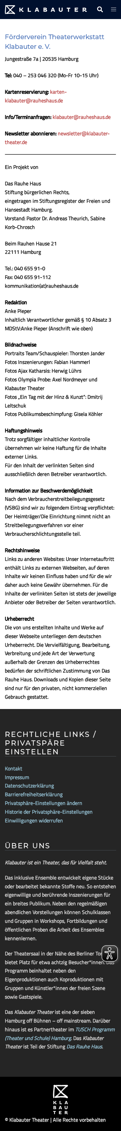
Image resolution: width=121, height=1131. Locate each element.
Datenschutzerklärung (29, 785)
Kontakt (13, 768)
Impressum (17, 777)
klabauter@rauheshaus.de (82, 117)
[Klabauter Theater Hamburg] (46, 9)
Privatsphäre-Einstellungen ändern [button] (43, 803)
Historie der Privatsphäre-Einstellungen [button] (49, 812)
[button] (99, 9)
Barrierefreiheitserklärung (34, 794)
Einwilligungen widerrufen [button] (34, 820)
